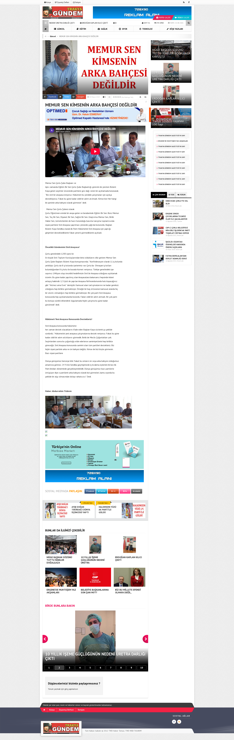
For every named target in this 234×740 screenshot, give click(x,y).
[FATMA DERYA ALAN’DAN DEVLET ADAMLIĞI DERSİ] (158, 262)
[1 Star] (114, 97)
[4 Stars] (118, 97)
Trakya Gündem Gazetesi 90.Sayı (171, 184)
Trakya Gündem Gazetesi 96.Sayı (171, 157)
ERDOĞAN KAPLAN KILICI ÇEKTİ (168, 100)
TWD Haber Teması (116, 731)
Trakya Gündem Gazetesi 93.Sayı (171, 168)
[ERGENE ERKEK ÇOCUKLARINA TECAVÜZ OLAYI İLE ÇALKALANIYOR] (158, 220)
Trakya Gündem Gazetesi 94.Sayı (171, 163)
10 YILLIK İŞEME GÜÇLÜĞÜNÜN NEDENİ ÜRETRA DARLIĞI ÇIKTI (167, 76)
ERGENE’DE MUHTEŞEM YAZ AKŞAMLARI (72, 23)
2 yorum (179, 221)
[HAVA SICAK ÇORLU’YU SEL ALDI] (158, 207)
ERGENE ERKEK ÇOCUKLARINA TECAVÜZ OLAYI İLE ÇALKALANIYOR (176, 216)
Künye (48, 2)
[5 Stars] (120, 97)
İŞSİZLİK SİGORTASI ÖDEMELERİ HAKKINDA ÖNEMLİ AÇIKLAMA (175, 244)
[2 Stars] (115, 97)
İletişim (78, 2)
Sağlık (103, 29)
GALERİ (164, 17)
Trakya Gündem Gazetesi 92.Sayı (171, 173)
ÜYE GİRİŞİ (160, 23)
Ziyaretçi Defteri (63, 2)
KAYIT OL (146, 23)
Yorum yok (178, 206)
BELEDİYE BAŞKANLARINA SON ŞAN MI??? (113, 23)
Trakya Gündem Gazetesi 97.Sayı (171, 152)
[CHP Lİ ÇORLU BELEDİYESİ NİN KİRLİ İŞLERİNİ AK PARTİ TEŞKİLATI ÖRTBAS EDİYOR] (158, 234)
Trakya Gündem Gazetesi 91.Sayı (171, 179)
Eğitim (82, 29)
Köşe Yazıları (176, 29)
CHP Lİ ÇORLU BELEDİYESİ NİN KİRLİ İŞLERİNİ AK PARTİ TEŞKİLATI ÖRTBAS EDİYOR (178, 230)
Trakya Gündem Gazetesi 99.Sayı (171, 136)
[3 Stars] (117, 97)
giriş (66, 689)
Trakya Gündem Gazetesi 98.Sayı (171, 146)
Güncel (61, 29)
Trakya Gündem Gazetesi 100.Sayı (168, 122)
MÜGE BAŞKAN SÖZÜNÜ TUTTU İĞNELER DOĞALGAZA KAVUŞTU (171, 53)
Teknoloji (147, 29)
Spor (124, 29)
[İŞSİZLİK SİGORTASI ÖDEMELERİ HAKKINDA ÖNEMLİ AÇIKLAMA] (158, 248)
